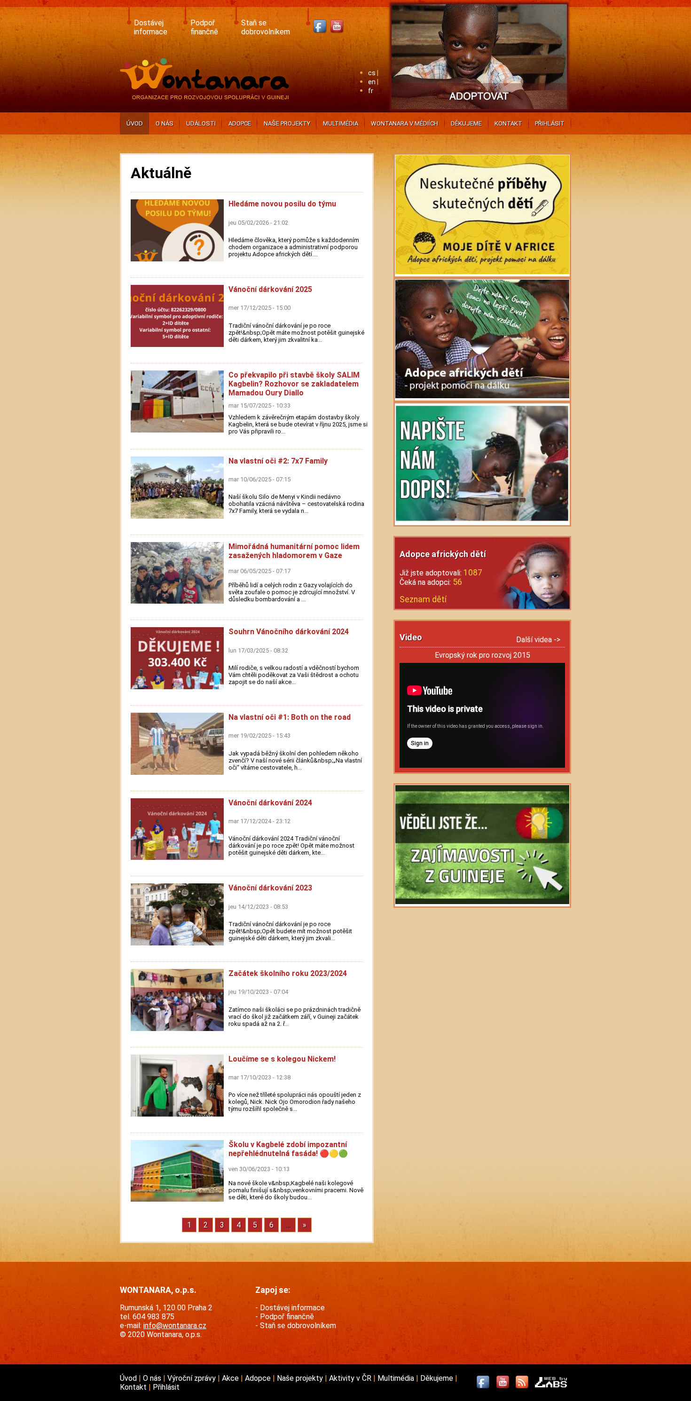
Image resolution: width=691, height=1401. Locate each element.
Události (201, 123)
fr (370, 91)
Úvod (134, 123)
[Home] (206, 96)
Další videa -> (538, 639)
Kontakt (508, 123)
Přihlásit (550, 123)
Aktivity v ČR (351, 1378)
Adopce (239, 123)
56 (457, 582)
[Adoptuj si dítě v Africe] (479, 110)
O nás (164, 123)
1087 (472, 572)
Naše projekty (287, 123)
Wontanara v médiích (404, 123)
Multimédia (340, 123)
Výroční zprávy (192, 1378)
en (372, 82)
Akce (231, 1378)
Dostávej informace (150, 27)
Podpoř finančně (204, 27)
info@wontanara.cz (174, 1325)
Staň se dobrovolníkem (265, 27)
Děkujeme (466, 123)
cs (372, 73)
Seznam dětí (423, 599)
